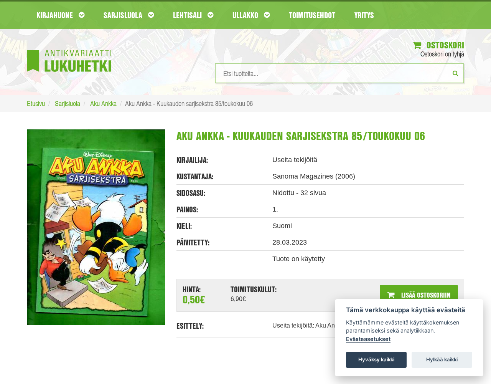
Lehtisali (188, 15)
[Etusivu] (69, 49)
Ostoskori (444, 45)
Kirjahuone (55, 15)
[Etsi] (455, 73)
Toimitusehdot (312, 15)
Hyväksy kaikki (376, 359)
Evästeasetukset (368, 339)
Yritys (364, 15)
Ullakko (246, 15)
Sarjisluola (124, 15)
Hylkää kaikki (442, 359)
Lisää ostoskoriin (424, 295)
